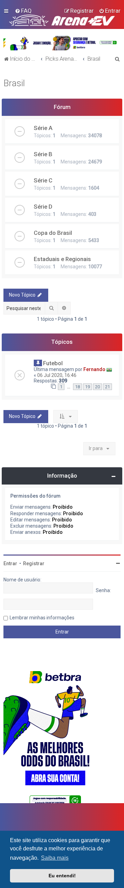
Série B (43, 154)
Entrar (10, 563)
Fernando (94, 369)
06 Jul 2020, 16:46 (56, 375)
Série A (43, 127)
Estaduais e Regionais (62, 259)
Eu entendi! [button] (62, 875)
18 (77, 386)
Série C (43, 180)
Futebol (53, 363)
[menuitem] (23, 11)
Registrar (33, 563)
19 (87, 386)
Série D (43, 206)
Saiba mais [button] (55, 858)
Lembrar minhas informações (42, 617)
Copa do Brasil (53, 232)
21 (107, 386)
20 (97, 386)
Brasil (14, 83)
